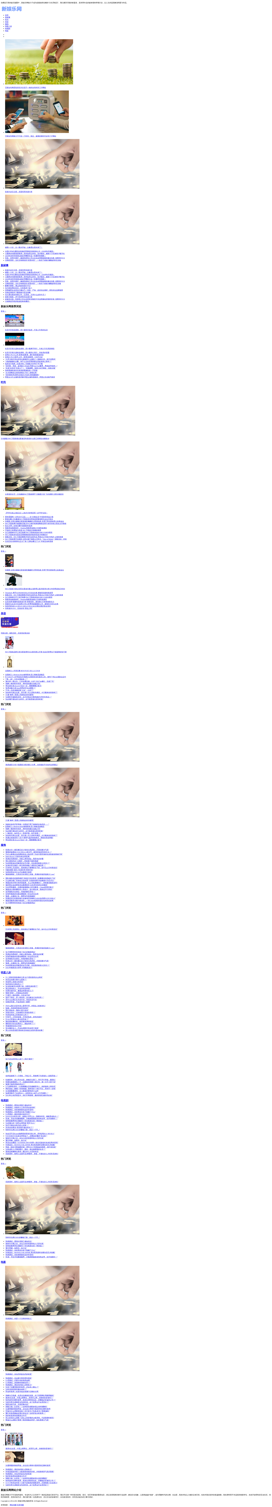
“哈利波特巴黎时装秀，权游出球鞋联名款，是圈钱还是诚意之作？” (30, 1400)
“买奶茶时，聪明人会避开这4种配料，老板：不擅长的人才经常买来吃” (31, 1154)
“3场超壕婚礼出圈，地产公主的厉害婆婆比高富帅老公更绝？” (28, 361)
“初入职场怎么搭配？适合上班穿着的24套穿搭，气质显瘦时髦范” (29, 1418)
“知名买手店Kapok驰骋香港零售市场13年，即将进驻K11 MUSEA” (30, 1134)
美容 (6, 22)
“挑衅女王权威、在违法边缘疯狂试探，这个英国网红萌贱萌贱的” (29, 1395)
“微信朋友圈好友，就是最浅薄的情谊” (19, 1021)
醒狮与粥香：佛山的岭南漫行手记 (18, 286)
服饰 (6, 24)
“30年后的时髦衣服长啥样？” (16, 1389)
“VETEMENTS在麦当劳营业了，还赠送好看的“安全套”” (26, 1136)
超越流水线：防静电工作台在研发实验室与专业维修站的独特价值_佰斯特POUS (35, 299)
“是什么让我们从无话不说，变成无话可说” (21, 1000)
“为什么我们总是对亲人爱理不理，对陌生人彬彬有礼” (25, 1006)
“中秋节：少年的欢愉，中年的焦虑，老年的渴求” (23, 1017)
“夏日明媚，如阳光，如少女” (16, 1140)
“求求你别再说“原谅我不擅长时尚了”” (19, 1127)
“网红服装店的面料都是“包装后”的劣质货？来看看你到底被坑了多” (30, 878)
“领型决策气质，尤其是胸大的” (17, 1404)
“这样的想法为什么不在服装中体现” (18, 872)
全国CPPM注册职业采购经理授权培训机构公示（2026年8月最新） (30, 251)
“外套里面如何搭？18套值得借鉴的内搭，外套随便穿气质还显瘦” (29, 1471)
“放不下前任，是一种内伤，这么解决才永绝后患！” (24, 997)
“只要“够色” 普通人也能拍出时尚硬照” (19, 695)
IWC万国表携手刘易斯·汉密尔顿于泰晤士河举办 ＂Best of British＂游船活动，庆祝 (36, 539)
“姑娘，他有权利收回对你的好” (17, 1008)
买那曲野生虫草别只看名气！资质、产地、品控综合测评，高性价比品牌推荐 (34, 290)
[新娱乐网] (11, 11)
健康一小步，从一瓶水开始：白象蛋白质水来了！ (23, 272)
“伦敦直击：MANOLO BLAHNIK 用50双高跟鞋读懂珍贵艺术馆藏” (30, 1145)
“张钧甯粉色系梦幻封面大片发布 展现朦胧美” (22, 375)
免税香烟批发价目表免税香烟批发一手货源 (21, 370)
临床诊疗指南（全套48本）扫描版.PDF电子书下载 (24, 364)
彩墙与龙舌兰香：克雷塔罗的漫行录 (18, 270)
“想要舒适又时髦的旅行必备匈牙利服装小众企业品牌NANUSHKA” (30, 898)
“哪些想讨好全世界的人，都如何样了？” (20, 1024)
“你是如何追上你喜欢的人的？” (17, 1015)
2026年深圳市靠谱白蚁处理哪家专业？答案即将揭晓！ (25, 256)
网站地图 (13, 1505)
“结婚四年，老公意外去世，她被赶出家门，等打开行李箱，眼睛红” (30, 1080)
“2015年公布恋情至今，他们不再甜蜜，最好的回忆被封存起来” (28, 1095)
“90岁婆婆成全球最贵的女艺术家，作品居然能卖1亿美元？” (27, 863)
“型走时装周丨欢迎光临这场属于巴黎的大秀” (22, 1391)
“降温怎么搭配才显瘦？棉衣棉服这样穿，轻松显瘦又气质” (27, 1420)
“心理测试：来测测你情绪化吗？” (17, 1382)
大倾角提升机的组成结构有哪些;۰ (17, 301)
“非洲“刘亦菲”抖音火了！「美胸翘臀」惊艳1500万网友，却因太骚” (30, 368)
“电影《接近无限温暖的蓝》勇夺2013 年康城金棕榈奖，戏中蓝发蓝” (30, 1147)
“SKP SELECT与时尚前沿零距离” (17, 856)
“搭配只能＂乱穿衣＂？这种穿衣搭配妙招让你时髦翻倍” (26, 1406)
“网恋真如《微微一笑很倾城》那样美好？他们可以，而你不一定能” (30, 1089)
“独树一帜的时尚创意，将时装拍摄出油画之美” (23, 683)
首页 (6, 15)
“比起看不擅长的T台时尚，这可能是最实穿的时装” (24, 699)
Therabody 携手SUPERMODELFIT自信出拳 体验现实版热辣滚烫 (29, 593)
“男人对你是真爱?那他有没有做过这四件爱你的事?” (24, 1030)
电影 (6, 31)
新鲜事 (7, 17)
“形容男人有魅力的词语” (14, 982)
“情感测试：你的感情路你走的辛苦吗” (19, 1110)
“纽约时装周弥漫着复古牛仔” (16, 1415)
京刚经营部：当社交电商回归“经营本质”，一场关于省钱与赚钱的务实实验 (33, 260)
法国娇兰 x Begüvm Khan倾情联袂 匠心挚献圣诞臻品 (24, 675)
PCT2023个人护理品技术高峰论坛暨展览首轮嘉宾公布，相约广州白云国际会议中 (35, 677)
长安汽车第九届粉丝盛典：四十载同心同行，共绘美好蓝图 (27, 352)
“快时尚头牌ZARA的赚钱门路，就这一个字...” (22, 1130)
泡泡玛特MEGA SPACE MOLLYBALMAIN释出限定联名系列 (28, 606)
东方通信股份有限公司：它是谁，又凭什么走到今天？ (25, 295)
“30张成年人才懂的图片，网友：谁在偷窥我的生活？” (25, 1149)
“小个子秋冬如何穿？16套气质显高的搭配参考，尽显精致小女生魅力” (31, 1483)
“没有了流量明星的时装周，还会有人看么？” (22, 1387)
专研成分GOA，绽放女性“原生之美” (19, 608)
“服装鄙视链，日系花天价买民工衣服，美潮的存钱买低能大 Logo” (30, 874)
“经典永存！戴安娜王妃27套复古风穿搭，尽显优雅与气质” (27, 850)
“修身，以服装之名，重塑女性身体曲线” (20, 896)
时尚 (6, 19)
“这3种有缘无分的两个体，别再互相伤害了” (21, 986)
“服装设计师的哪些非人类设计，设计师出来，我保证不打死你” (28, 889)
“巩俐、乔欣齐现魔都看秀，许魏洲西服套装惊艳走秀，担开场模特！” (31, 1118)
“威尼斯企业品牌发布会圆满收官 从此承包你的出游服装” (26, 885)
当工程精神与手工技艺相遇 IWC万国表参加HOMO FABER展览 (28, 532)
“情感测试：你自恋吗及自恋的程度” (18, 1474)
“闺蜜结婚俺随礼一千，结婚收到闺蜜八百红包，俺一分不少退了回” (30, 1082)
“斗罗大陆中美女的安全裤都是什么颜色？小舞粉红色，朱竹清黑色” (30, 359)
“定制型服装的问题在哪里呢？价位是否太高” (22, 894)
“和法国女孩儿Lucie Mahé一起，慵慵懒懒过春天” (23, 686)
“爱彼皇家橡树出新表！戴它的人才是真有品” (22, 1151)
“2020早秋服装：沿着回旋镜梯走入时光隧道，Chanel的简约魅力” (29, 887)
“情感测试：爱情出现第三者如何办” (18, 1105)
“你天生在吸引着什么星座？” (16, 979)
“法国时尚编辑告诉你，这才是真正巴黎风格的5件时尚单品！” (28, 697)
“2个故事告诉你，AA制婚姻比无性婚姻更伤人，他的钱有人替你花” (30, 1086)
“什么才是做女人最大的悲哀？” (17, 1019)
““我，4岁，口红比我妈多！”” (16, 679)
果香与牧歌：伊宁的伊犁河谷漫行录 (18, 297)
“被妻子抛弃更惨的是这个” (15, 1084)
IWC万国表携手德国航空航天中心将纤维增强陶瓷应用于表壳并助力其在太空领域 (35, 523)
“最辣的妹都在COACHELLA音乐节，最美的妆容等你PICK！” (28, 852)
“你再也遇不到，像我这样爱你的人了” (19, 991)
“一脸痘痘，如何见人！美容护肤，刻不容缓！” (23, 833)
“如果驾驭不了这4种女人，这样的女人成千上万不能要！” (26, 1093)
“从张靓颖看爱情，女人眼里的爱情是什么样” (22, 1091)
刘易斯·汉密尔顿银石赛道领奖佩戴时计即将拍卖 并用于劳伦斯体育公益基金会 (34, 521)
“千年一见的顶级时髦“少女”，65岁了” (19, 690)
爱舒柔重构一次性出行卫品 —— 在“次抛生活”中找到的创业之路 (29, 517)
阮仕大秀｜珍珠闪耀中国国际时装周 (18, 526)
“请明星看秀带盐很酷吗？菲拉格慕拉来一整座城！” (24, 1121)
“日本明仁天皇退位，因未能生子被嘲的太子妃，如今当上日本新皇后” (31, 868)
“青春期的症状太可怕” (13, 1026)
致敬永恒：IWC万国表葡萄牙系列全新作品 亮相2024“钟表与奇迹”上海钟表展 (34, 537)
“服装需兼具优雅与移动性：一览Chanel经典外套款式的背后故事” (29, 900)
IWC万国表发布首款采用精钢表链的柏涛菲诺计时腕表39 (26, 535)
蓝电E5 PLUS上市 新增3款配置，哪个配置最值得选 (24, 355)
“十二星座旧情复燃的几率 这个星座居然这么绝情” (24, 977)
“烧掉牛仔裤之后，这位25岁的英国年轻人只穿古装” (24, 1138)
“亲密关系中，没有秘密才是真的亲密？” (20, 1012)
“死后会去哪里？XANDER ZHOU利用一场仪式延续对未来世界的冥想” (31, 1142)
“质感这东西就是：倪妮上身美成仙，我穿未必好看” (24, 859)
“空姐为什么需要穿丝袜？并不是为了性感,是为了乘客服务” (27, 1411)
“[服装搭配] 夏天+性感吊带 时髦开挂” (19, 870)
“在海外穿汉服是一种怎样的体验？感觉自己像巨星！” (25, 865)
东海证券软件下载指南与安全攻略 (18, 292)
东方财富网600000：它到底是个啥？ (18, 288)
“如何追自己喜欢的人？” (14, 984)
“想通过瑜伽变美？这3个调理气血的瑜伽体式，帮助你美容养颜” (29, 838)
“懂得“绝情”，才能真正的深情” (16, 993)
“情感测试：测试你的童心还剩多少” (18, 1385)
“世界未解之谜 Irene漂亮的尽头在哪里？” (20, 688)
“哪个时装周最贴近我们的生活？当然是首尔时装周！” (25, 1413)
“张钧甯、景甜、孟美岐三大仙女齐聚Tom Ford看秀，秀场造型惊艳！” (31, 366)
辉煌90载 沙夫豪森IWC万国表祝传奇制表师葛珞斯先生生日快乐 (29, 519)
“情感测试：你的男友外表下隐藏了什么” (20, 1112)
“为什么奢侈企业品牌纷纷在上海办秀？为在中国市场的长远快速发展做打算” (34, 854)
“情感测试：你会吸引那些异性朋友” (18, 1378)
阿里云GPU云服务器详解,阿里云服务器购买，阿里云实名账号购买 (30, 377)
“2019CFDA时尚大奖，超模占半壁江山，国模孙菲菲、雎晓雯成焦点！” (32, 1116)
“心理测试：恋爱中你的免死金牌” (17, 1380)
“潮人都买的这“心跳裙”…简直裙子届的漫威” (22, 861)
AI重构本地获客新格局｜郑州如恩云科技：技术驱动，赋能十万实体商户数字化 (35, 253)
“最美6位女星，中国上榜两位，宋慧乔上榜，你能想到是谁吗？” (29, 1398)
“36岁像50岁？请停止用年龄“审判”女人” (20, 1123)
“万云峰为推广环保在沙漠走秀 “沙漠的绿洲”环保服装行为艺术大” (29, 880)
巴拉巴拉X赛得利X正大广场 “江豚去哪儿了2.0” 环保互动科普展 (29, 541)
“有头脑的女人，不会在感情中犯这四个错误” (22, 1028)
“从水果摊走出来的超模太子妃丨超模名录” (21, 373)
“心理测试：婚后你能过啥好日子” (17, 1114)
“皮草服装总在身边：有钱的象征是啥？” (20, 892)
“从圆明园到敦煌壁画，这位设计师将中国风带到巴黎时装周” (28, 1409)
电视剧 (7, 28)
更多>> (3, 311)
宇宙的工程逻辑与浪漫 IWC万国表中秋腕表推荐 (23, 530)
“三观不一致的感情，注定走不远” (17, 995)
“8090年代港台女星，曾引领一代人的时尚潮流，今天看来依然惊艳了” (31, 692)
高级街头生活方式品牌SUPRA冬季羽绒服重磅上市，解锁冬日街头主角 (31, 604)
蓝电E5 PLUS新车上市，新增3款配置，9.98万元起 (24, 357)
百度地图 (20, 1505)
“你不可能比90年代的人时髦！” (17, 1125)
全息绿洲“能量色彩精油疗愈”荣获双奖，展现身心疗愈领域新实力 (29, 602)
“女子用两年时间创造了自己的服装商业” (20, 903)
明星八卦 (8, 26)
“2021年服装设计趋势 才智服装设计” (19, 967)
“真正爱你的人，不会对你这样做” (17, 988)
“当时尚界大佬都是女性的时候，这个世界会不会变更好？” (27, 1402)
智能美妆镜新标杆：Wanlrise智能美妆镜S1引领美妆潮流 (26, 528)
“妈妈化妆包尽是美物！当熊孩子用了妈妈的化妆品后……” (27, 824)
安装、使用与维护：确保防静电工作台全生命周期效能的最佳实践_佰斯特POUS (35, 258)
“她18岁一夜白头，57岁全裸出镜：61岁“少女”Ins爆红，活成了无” (29, 681)
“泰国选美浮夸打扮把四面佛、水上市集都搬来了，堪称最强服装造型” (31, 883)
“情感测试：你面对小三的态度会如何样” (20, 1107)
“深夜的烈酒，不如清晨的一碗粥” (17, 1002)
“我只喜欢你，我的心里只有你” (17, 1010)
